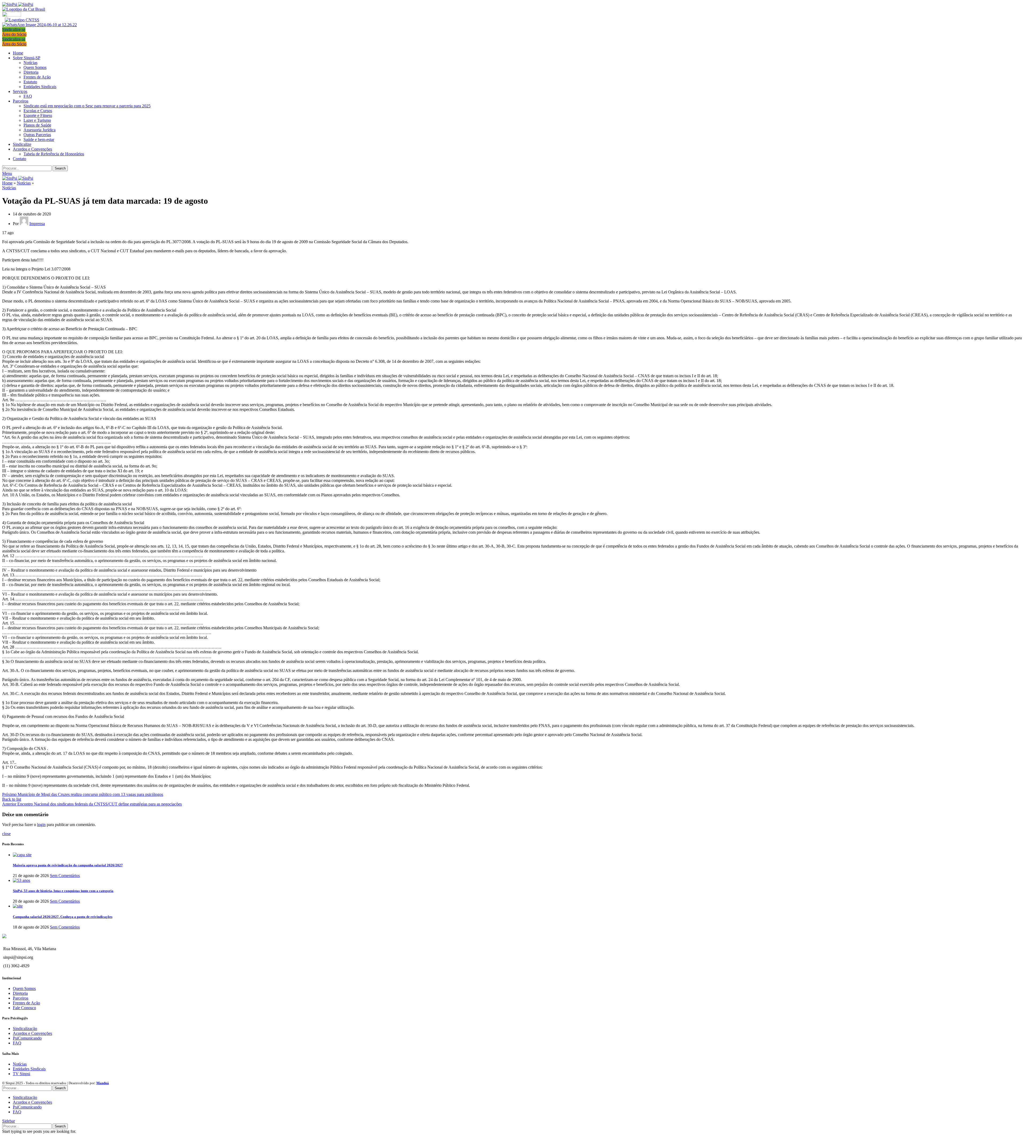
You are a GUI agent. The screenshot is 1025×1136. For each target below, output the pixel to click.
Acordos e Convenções (32, 1033)
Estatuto (30, 82)
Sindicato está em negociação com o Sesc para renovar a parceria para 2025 (87, 106)
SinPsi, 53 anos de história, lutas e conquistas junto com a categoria (63, 891)
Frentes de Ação (37, 77)
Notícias (30, 62)
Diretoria (30, 72)
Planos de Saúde (37, 125)
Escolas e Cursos (37, 110)
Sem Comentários (65, 875)
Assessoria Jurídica (39, 130)
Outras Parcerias (37, 134)
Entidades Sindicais (39, 86)
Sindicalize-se (13, 29)
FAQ (27, 96)
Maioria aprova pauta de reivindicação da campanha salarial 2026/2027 (68, 865)
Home (7, 183)
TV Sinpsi (21, 1073)
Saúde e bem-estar (38, 139)
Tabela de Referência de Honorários (53, 154)
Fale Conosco (24, 1007)
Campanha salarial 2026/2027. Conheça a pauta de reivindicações (62, 917)
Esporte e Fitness (37, 115)
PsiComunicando (27, 1038)
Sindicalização (25, 1028)
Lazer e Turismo (37, 120)
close (6, 833)
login (41, 824)
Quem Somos (34, 67)
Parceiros (20, 998)
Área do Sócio (14, 34)
